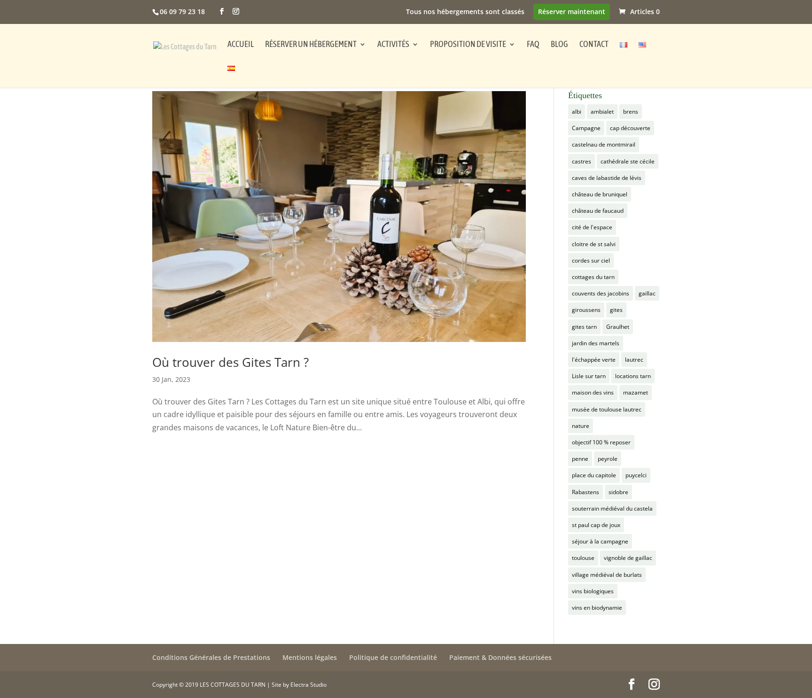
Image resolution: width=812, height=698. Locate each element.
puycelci (636, 475)
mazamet (635, 392)
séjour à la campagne (600, 541)
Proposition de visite (468, 45)
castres (581, 161)
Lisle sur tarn (589, 376)
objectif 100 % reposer (601, 442)
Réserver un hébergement (311, 45)
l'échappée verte (594, 360)
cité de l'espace (592, 227)
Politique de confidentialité (393, 657)
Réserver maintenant (571, 12)
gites (616, 310)
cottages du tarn (593, 277)
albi (576, 112)
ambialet (602, 112)
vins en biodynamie (597, 608)
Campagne (586, 128)
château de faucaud (598, 211)
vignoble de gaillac (628, 558)
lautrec (634, 360)
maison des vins (593, 392)
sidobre (618, 492)
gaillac (647, 293)
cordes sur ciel (591, 260)
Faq (533, 45)
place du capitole (594, 475)
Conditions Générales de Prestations (211, 657)
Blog (559, 45)
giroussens (586, 310)
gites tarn (584, 327)
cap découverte (630, 128)
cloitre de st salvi (594, 244)
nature (580, 426)
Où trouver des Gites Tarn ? (230, 362)
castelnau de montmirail (603, 144)
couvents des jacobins (600, 293)
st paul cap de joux (596, 525)
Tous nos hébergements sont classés (465, 12)
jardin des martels (595, 343)
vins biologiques (593, 591)
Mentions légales (309, 657)
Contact (594, 45)
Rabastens (585, 492)
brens (630, 112)
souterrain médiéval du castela (612, 508)
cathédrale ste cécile (628, 161)
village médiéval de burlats (607, 575)
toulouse (583, 558)
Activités (393, 45)
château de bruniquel (599, 194)
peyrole (607, 459)
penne (580, 459)
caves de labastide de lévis (606, 178)
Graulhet (617, 327)
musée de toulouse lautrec (606, 409)
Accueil (240, 45)
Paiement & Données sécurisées (500, 657)
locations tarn (633, 376)
